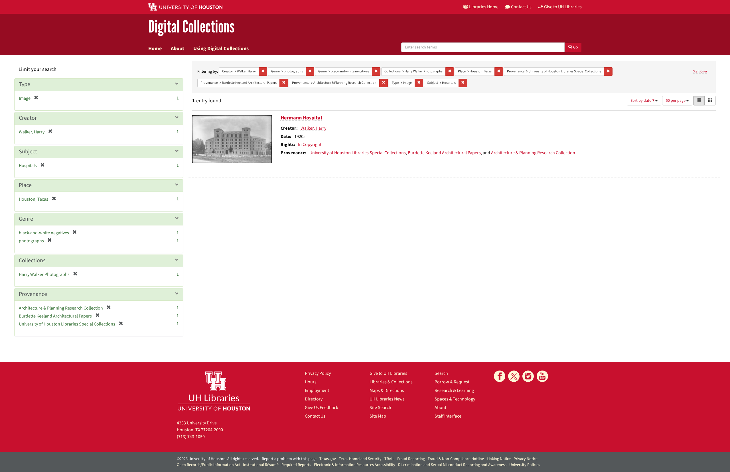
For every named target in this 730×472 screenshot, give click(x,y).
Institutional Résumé (261, 465)
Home (155, 48)
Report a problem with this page (289, 459)
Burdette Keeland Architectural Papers (444, 153)
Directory (314, 399)
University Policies (524, 465)
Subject (28, 152)
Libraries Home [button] (483, 7)
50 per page (676, 100)
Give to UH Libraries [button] (563, 7)
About (177, 48)
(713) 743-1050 (191, 437)
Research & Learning (454, 390)
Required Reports (296, 465)
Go (575, 47)
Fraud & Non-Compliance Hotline (456, 459)
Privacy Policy (318, 373)
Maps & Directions (387, 390)
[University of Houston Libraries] (214, 391)
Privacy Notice (526, 459)
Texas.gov (327, 459)
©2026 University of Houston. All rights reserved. (218, 459)
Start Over (700, 71)
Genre (26, 219)
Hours (311, 382)
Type (24, 84)
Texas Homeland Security (360, 459)
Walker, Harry (313, 128)
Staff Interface (448, 416)
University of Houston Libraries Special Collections (357, 153)
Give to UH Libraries (388, 373)
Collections (32, 261)
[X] (514, 376)
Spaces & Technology (455, 399)
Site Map (378, 416)
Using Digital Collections (221, 48)
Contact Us (315, 416)
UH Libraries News (387, 399)
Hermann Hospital (301, 117)
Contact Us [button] (521, 7)
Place (25, 185)
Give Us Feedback (321, 407)
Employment (317, 390)
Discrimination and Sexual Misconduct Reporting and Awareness (452, 465)
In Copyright (309, 144)
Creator (28, 118)
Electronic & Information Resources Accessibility (354, 465)
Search (441, 373)
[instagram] (528, 376)
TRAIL (389, 459)
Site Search (380, 407)
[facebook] (499, 376)
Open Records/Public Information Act (208, 465)
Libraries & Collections (391, 382)
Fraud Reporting (411, 459)
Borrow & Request (452, 382)
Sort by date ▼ (642, 100)
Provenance (33, 294)
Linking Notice (499, 459)
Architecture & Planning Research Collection (533, 153)
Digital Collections (191, 27)
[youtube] (542, 376)
